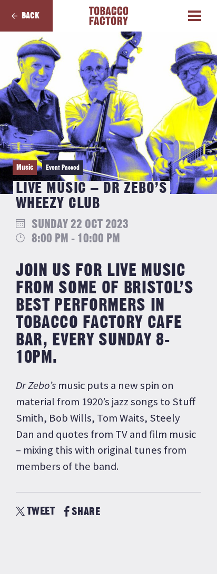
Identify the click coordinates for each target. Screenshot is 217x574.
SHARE (86, 511)
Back (31, 16)
